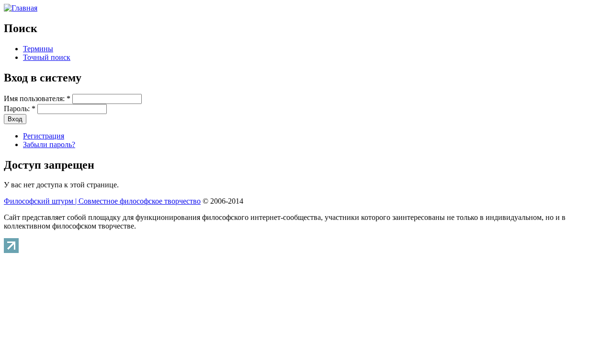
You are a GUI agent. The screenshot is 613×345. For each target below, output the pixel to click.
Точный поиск (46, 57)
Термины (38, 49)
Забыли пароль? (49, 144)
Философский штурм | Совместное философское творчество (102, 201)
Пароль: (19, 108)
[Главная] (20, 8)
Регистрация (43, 136)
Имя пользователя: (37, 98)
